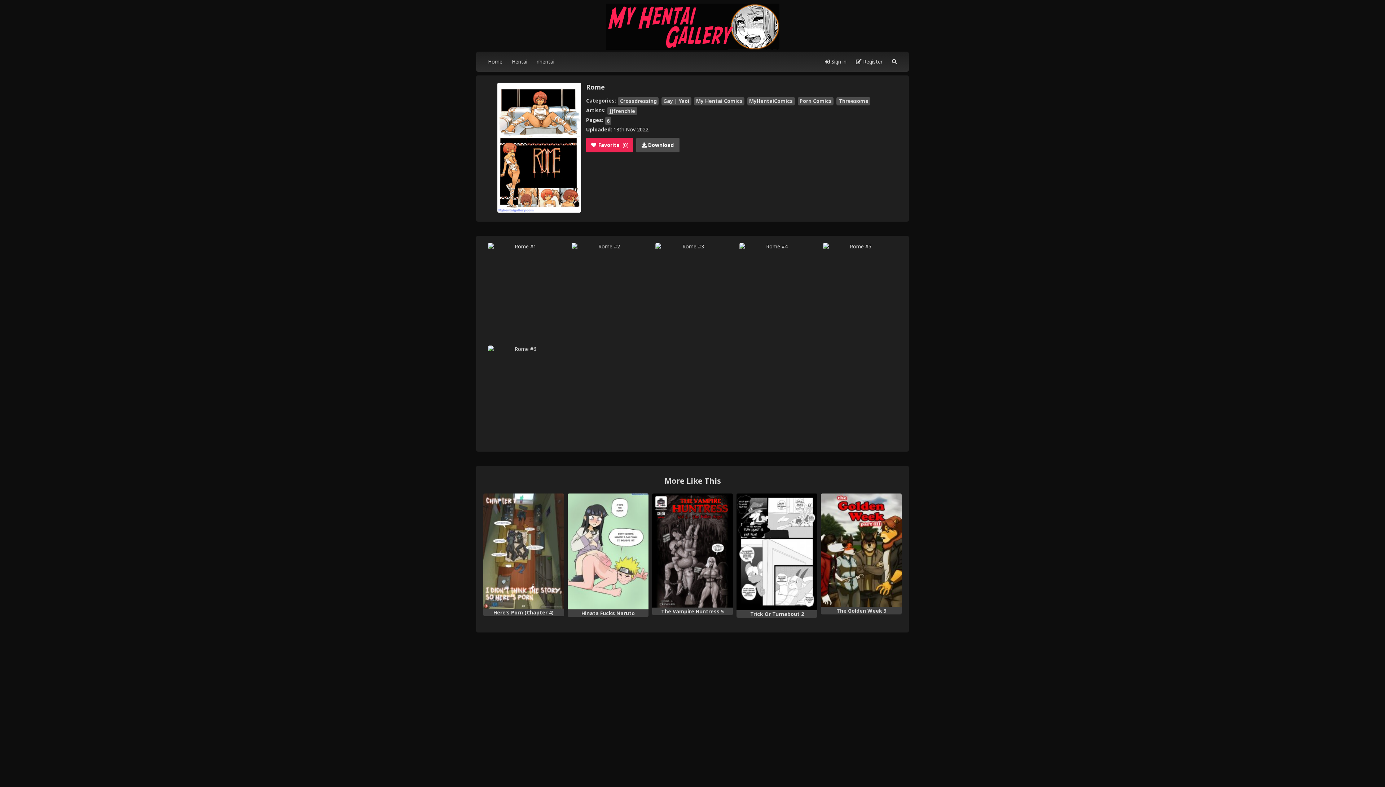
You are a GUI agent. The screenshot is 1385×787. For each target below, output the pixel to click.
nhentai (545, 61)
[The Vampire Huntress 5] (692, 550)
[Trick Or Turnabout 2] (777, 551)
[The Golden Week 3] (861, 550)
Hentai (519, 61)
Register (872, 61)
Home (495, 61)
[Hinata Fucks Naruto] (608, 551)
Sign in (838, 61)
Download (660, 145)
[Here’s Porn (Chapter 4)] (523, 550)
